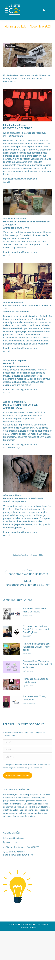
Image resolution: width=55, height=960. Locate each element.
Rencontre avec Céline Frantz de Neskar (34, 610)
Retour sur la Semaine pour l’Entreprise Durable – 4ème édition (37, 646)
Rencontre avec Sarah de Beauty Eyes (35, 680)
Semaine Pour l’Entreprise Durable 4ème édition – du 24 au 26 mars (37, 664)
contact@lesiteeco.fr (15, 838)
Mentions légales (28, 927)
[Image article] (11, 614)
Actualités (10, 46)
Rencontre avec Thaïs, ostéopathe (34, 698)
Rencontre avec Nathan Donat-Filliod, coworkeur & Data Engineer (36, 629)
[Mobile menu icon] (50, 10)
